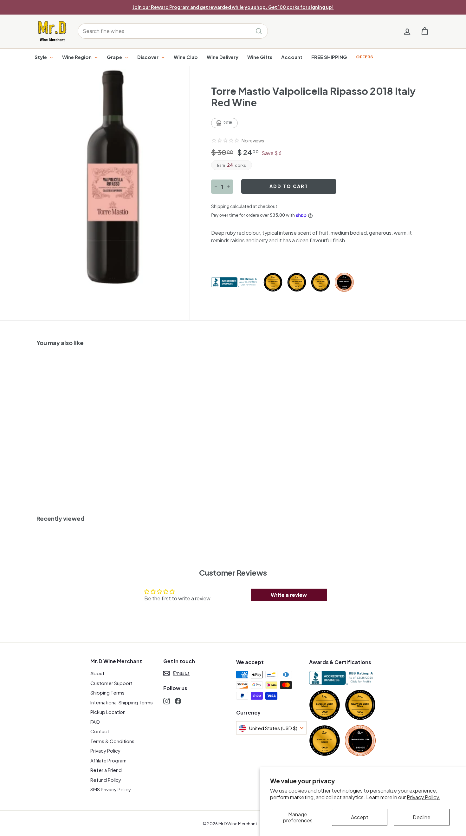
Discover (148, 57)
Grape (115, 57)
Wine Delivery (222, 57)
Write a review (289, 594)
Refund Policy (105, 780)
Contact (99, 731)
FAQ (95, 722)
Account (291, 57)
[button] (225, 140)
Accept (359, 817)
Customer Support (111, 683)
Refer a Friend (106, 770)
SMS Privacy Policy (110, 789)
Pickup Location (108, 712)
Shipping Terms (107, 692)
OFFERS (364, 56)
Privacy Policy (105, 751)
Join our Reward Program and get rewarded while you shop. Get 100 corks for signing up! (233, 7)
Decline (421, 817)
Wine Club (186, 57)
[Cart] (424, 31)
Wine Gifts (259, 57)
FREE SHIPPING (329, 57)
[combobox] (173, 31)
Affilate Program (108, 760)
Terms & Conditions (112, 741)
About (97, 673)
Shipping (220, 206)
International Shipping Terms (121, 702)
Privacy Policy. (423, 797)
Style (41, 57)
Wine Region (77, 57)
